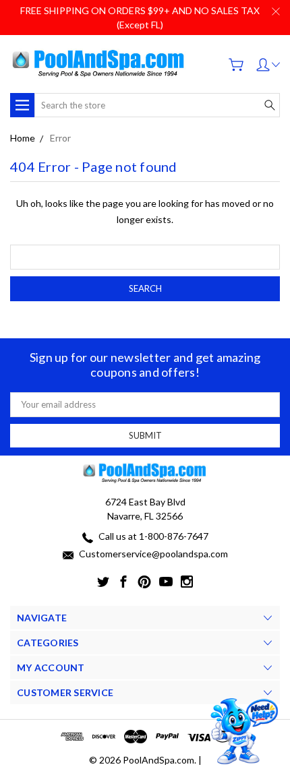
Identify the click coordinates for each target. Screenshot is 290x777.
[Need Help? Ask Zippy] (242, 731)
